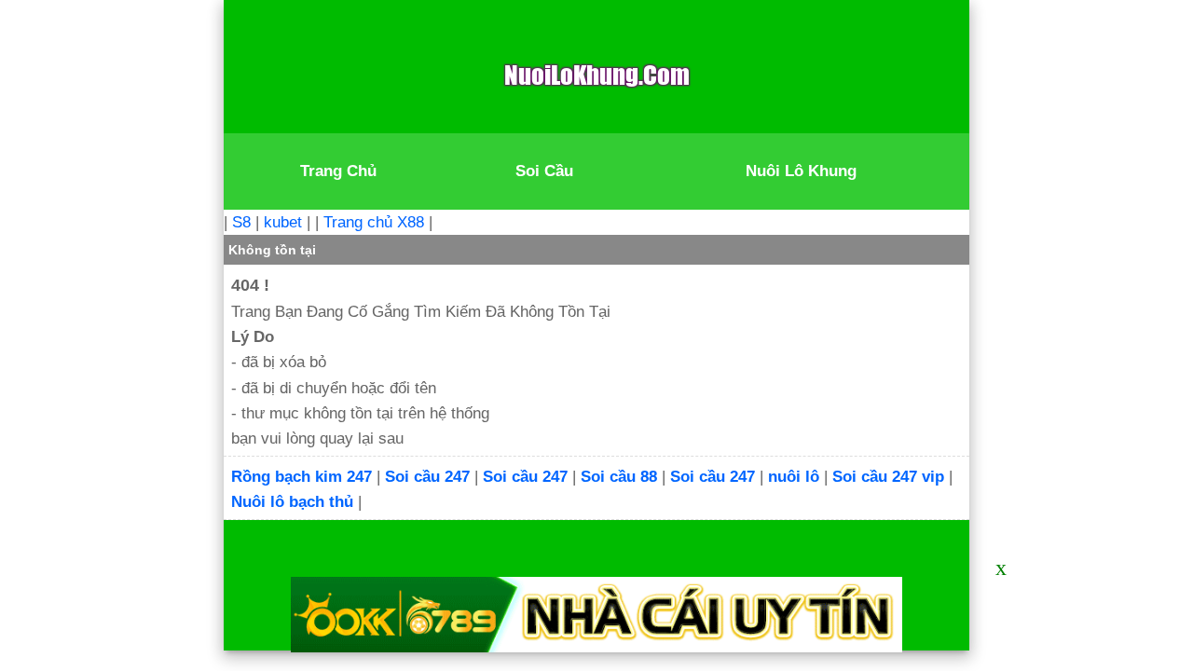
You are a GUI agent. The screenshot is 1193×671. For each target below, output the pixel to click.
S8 (241, 222)
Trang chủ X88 (373, 222)
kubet (283, 222)
